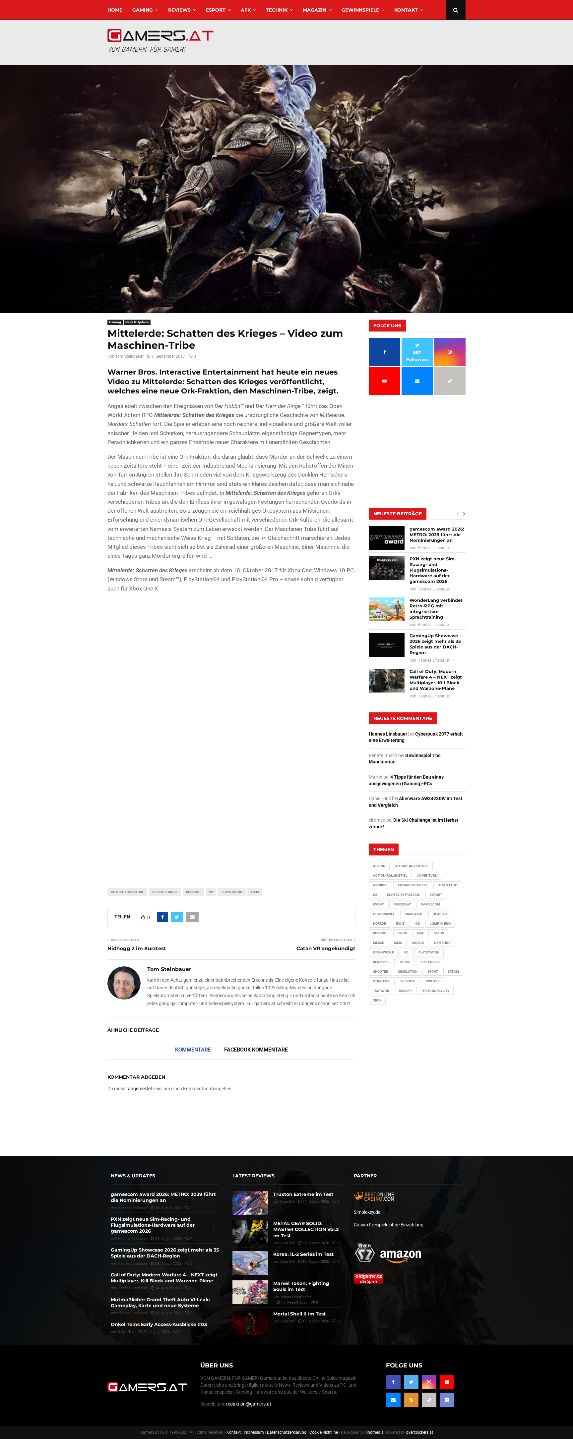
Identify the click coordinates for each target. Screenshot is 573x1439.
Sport (432, 971)
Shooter (380, 971)
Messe (378, 943)
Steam (453, 971)
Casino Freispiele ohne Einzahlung (388, 1224)
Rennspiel (381, 962)
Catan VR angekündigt (325, 948)
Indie (400, 923)
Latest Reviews (253, 1176)
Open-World (383, 952)
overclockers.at (419, 1432)
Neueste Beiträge (397, 514)
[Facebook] (393, 1382)
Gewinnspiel (384, 914)
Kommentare (193, 1050)
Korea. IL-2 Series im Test (303, 1254)
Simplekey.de (367, 1212)
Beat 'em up (447, 885)
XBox (255, 892)
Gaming (142, 10)
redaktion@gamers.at (248, 1404)
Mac (420, 933)
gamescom (430, 904)
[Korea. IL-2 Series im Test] (250, 1263)
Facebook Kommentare (256, 1050)
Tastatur (381, 991)
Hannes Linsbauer (433, 547)
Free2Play (402, 904)
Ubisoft (405, 991)
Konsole (193, 892)
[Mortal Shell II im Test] (250, 1323)
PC (211, 892)
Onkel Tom (127, 1332)
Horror (379, 923)
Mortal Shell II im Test (299, 1314)
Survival (408, 981)
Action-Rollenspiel (390, 875)
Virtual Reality (435, 991)
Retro (405, 962)
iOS (417, 923)
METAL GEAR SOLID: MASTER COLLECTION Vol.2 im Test (306, 1229)
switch (432, 981)
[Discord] (447, 1400)
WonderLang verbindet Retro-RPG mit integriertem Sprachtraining (436, 608)
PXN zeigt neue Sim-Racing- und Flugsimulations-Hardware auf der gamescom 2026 (433, 570)
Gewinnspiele (360, 10)
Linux (402, 933)
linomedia (375, 1432)
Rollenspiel (430, 962)
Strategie (381, 981)
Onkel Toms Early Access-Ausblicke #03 (159, 1324)
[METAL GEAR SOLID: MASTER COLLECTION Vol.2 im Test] (250, 1232)
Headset (440, 914)
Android (380, 885)
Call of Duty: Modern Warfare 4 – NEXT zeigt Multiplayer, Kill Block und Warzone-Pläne (436, 680)
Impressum (254, 1432)
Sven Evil (287, 1243)
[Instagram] (429, 1382)
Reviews (179, 10)
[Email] (393, 1400)
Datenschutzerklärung (286, 1432)
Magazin (314, 10)
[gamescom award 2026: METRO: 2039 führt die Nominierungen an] (387, 538)
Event (378, 904)
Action (379, 866)
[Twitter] (411, 1382)
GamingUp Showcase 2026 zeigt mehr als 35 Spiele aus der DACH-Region (435, 644)
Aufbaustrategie (413, 885)
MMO (398, 943)
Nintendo (442, 943)
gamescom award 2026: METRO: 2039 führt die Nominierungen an (437, 534)
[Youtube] (447, 1382)
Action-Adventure (127, 892)
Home (114, 10)
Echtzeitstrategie (403, 895)
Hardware (414, 914)
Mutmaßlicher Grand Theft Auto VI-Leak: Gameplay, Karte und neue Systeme (160, 1303)
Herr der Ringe (165, 892)
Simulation (407, 971)
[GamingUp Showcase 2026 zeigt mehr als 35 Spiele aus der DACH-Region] (387, 645)
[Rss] (411, 1400)
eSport (215, 10)
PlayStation (232, 892)
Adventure (427, 875)
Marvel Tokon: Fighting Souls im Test (301, 1286)
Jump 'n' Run (440, 923)
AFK (246, 10)
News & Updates (137, 322)
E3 (375, 895)
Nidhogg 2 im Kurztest (136, 948)
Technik (276, 10)
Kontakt (406, 10)
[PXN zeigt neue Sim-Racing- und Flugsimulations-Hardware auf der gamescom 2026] (387, 568)
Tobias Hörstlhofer (295, 1297)
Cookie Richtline (323, 1432)
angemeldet (140, 1088)
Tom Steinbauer (129, 356)
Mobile (418, 943)
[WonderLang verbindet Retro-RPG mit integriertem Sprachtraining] (387, 609)
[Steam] (429, 1400)
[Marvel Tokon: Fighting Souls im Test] (250, 1292)
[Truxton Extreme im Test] (250, 1203)
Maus (439, 933)
